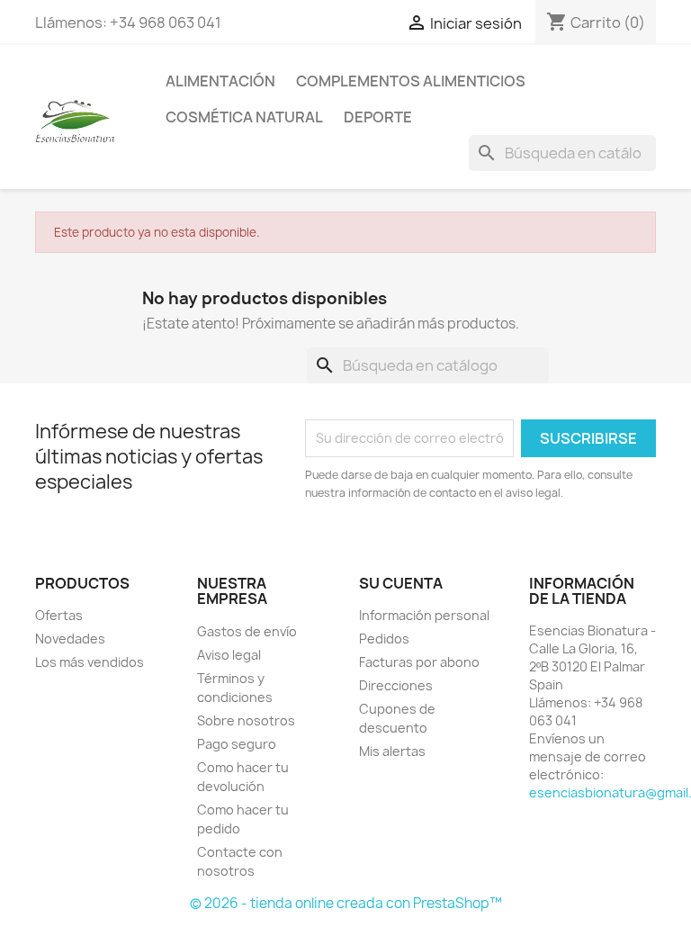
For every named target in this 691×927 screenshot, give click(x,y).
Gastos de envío (247, 631)
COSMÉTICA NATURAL (244, 117)
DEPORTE (378, 117)
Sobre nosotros (246, 720)
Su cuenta (401, 583)
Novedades (70, 638)
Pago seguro (236, 743)
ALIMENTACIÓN (220, 81)
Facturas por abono (419, 661)
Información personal (424, 615)
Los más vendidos (89, 661)
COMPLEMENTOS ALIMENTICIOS (410, 81)
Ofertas (59, 615)
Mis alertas (392, 751)
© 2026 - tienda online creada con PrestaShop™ (346, 903)
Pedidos (384, 638)
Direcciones (396, 685)
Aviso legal (229, 654)
